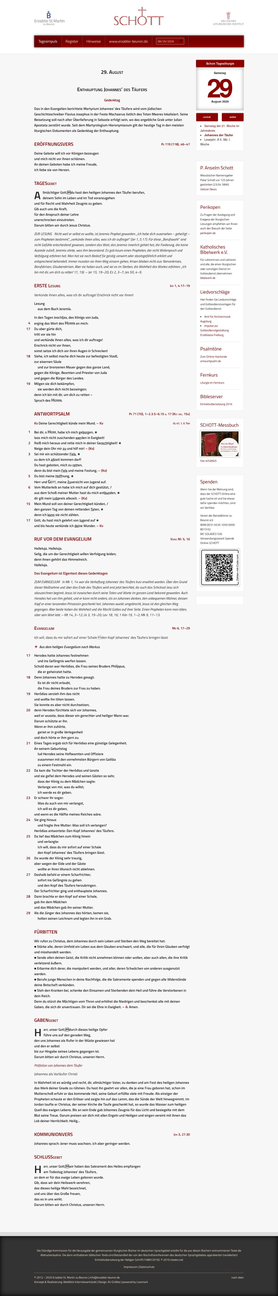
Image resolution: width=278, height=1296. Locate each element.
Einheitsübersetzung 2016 (216, 404)
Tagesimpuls (47, 41)
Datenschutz (146, 1267)
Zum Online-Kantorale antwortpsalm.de (213, 358)
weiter (233, 116)
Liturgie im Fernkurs (212, 382)
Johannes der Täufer (218, 135)
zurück (207, 116)
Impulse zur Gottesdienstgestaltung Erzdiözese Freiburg (214, 330)
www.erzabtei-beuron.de (128, 41)
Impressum (130, 1267)
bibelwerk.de (207, 278)
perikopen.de (208, 233)
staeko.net (176, 1259)
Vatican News (208, 189)
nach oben (237, 1277)
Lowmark (142, 1282)
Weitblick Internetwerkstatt (79, 1282)
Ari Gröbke (114, 1282)
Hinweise (93, 41)
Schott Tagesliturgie (220, 63)
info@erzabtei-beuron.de (105, 1277)
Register (72, 41)
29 (219, 87)
